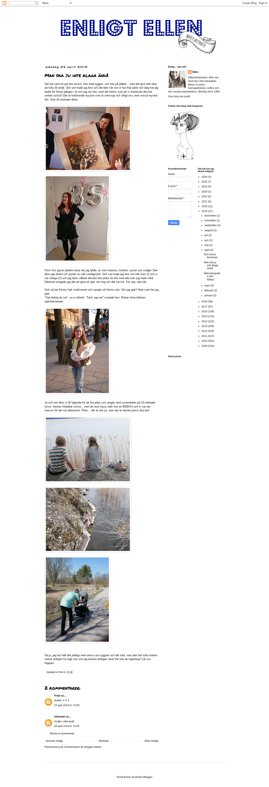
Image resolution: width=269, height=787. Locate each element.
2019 (205, 211)
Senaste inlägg (54, 740)
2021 (205, 201)
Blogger (147, 777)
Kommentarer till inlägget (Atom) (83, 747)
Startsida (104, 740)
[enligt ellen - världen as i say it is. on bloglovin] (185, 159)
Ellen (195, 72)
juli (206, 235)
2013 (205, 326)
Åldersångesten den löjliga (212, 276)
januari (208, 295)
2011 (205, 336)
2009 (205, 346)
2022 (205, 196)
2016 (205, 311)
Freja (57, 695)
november (210, 220)
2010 (205, 340)
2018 (205, 301)
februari (209, 290)
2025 (205, 181)
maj (206, 245)
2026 (205, 176)
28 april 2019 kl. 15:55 (66, 726)
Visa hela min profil (179, 96)
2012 (205, 331)
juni (206, 240)
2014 (205, 321)
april (207, 250)
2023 (205, 191)
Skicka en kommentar (62, 733)
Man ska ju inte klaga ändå (211, 265)
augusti (209, 230)
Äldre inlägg (151, 740)
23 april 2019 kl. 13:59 (66, 705)
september (210, 225)
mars (207, 285)
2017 (205, 306)
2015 (205, 316)
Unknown (59, 716)
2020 (205, 206)
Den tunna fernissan (211, 256)
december (210, 215)
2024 (205, 186)
